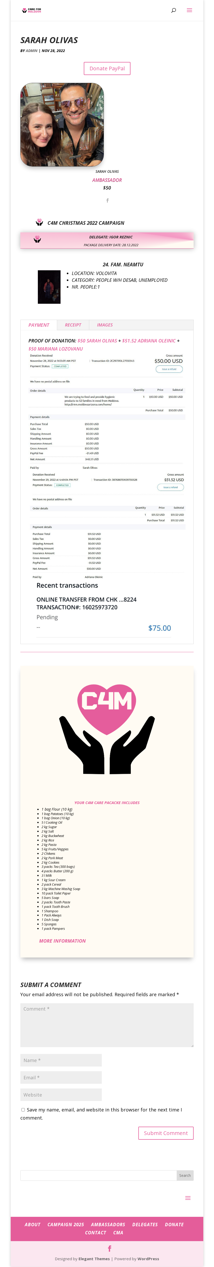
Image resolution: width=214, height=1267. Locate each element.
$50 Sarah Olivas (97, 340)
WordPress (148, 1258)
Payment (38, 325)
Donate (174, 1225)
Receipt (73, 325)
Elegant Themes (94, 1258)
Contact (95, 1233)
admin (32, 50)
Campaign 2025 (65, 1225)
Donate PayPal (107, 68)
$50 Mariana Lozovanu (55, 349)
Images (105, 325)
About (32, 1225)
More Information (62, 941)
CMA (118, 1233)
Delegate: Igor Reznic (111, 236)
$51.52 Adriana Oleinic (149, 340)
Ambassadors (108, 1225)
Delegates (145, 1225)
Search (185, 1175)
